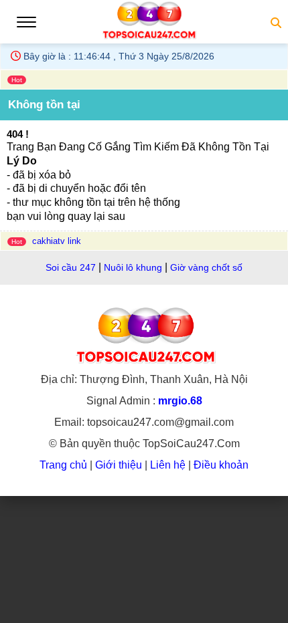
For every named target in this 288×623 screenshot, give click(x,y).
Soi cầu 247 (71, 267)
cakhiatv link (56, 241)
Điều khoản (221, 465)
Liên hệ (168, 465)
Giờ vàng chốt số (206, 267)
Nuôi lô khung (134, 267)
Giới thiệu (118, 465)
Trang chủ (65, 465)
